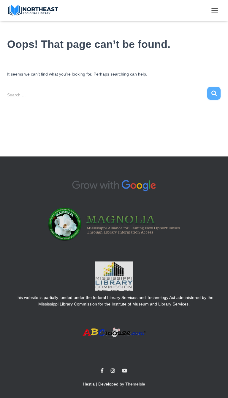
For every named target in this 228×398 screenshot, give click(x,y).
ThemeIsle (135, 384)
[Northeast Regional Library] (35, 10)
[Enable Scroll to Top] (216, 386)
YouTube (124, 371)
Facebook (102, 371)
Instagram (113, 371)
